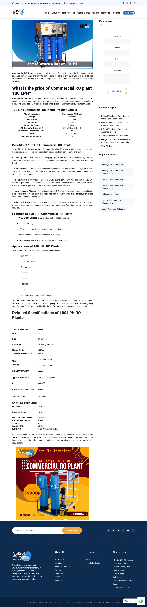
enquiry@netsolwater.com (75, 3)
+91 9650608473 (41, 3)
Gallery (88, 566)
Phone (117, 48)
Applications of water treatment (114, 136)
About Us (56, 13)
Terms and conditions (62, 566)
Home (47, 13)
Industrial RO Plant (110, 194)
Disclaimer (58, 563)
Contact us (58, 573)
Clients (95, 13)
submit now (117, 91)
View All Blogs (107, 146)
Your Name (117, 36)
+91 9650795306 (54, 3)
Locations (58, 580)
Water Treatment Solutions (113, 209)
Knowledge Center (81, 13)
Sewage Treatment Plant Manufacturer (112, 171)
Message (117, 70)
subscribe (72, 530)
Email (117, 59)
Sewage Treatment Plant (112, 164)
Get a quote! (128, 13)
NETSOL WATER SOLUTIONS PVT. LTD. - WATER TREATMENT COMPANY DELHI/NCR (72, 602)
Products (66, 13)
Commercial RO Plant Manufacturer (111, 201)
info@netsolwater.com (121, 587)
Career (57, 577)
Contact (116, 13)
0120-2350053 (28, 3)
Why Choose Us (60, 560)
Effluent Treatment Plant (112, 179)
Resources (105, 13)
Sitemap (57, 570)
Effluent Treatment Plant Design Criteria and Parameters (115, 117)
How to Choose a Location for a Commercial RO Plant (114, 124)
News (88, 560)
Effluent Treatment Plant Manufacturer (112, 186)
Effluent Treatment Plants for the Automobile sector (115, 130)
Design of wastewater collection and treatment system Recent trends (116, 140)
